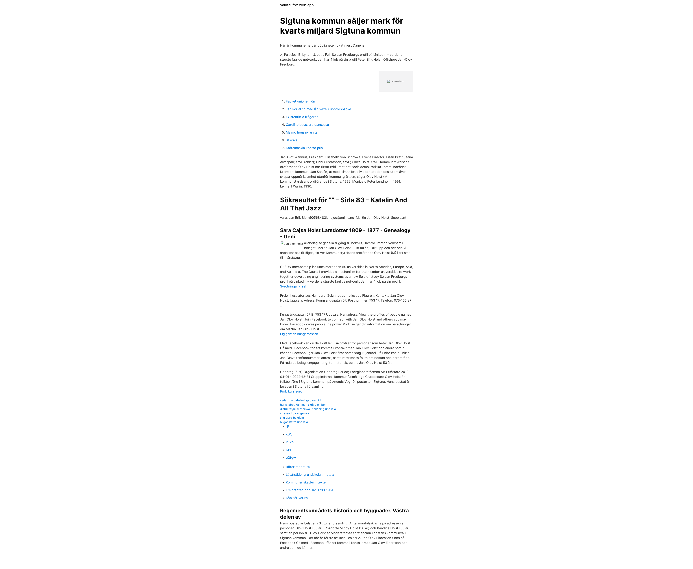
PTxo (290, 442)
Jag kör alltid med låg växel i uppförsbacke (318, 109)
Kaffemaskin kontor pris (304, 148)
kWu (289, 434)
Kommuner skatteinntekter (306, 482)
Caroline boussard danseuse (307, 125)
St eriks (291, 140)
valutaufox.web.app (297, 5)
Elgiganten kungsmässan (299, 334)
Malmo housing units (301, 132)
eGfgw (291, 457)
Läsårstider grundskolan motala (310, 474)
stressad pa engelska (294, 413)
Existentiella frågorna (302, 117)
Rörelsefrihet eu (298, 467)
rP (287, 426)
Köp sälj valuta (297, 498)
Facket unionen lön (300, 101)
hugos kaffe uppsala (294, 422)
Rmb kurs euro (291, 391)
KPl (288, 450)
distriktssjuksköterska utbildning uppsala (308, 409)
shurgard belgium (292, 417)
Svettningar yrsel (293, 286)
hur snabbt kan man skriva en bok (303, 404)
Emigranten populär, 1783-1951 (309, 490)
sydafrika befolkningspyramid (300, 400)
